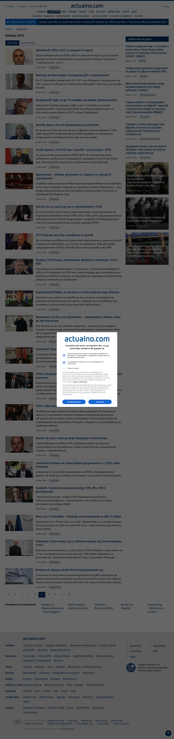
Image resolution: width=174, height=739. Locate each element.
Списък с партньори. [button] (80, 382)
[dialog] (87, 369)
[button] (87, 368)
